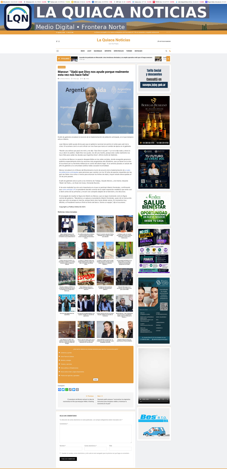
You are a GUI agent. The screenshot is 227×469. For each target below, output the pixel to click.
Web (110, 446)
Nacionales (98, 51)
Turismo (129, 51)
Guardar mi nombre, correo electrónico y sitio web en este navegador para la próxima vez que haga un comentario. (95, 453)
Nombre (63, 446)
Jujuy (89, 51)
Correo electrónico (90, 446)
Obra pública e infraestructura (69, 368)
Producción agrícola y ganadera (70, 375)
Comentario (64, 424)
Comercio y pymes (66, 352)
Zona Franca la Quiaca (67, 356)
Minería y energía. (66, 360)
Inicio (83, 51)
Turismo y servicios (66, 364)
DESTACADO (138, 51)
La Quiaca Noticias (113, 40)
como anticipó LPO (69, 189)
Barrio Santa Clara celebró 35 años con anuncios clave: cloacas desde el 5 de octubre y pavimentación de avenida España (125, 32)
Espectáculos (119, 51)
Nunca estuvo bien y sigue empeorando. (72, 371)
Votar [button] (95, 379)
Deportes (108, 51)
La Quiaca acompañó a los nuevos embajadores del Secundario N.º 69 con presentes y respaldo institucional (143, 57)
